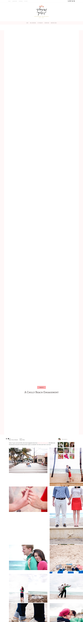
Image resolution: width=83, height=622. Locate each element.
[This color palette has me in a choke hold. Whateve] (60, 450)
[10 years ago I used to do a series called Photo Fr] (60, 444)
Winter (23, 439)
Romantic (16, 439)
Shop (27, 22)
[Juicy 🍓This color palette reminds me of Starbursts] (60, 456)
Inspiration (47, 22)
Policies (25, 1)
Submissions (14, 1)
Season (21, 438)
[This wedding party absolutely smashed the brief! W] (72, 456)
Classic (13, 439)
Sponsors (21, 1)
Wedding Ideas (54, 22)
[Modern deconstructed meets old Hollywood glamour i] (72, 444)
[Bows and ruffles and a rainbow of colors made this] (72, 450)
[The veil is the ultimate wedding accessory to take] (66, 456)
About (9, 1)
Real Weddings (33, 22)
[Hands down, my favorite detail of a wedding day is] (66, 450)
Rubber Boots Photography (42, 442)
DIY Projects (40, 22)
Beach (10, 439)
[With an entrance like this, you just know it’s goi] (66, 444)
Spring (21, 439)
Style (10, 438)
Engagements (41, 387)
